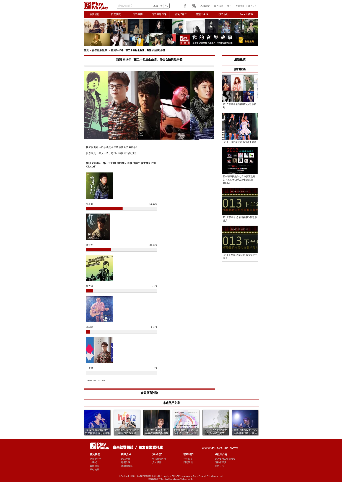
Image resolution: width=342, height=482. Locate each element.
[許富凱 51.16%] (121, 185)
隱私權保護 (220, 462)
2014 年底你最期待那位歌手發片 (239, 142)
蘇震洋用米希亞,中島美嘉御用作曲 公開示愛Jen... (245, 433)
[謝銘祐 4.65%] (121, 309)
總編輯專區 (127, 466)
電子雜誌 (218, 6)
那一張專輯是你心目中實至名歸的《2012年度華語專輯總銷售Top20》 (239, 179)
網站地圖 (94, 469)
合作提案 (188, 458)
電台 (229, 6)
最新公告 (219, 466)
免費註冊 (240, 6)
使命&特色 (95, 458)
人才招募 (157, 462)
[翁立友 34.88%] (121, 227)
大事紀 (93, 462)
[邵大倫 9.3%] (121, 268)
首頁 (86, 50)
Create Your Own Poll (95, 380)
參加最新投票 (99, 50)
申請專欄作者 (159, 458)
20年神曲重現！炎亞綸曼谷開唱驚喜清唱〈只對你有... (156, 433)
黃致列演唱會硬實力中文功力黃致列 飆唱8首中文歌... (97, 433)
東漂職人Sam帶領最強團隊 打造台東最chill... (127, 433)
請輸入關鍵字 (125, 5)
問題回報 (188, 462)
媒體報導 (94, 466)
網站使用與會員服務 (225, 458)
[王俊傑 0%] (121, 350)
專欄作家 (205, 6)
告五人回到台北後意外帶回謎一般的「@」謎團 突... (215, 433)
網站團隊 (125, 458)
